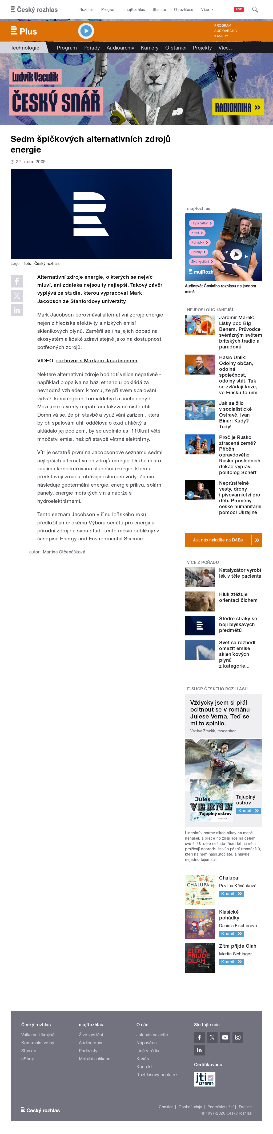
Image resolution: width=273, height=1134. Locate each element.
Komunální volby (37, 1042)
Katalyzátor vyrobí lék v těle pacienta (240, 573)
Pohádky (197, 242)
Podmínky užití (220, 1107)
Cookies (166, 1107)
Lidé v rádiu (147, 1050)
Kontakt (144, 1066)
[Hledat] (255, 9)
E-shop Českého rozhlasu (217, 689)
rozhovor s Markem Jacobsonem (96, 361)
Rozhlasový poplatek (157, 1074)
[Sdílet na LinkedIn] (17, 310)
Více (226, 48)
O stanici (175, 48)
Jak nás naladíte (152, 1034)
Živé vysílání (200, 262)
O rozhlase (184, 9)
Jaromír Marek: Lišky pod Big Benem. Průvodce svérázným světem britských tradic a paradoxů (240, 332)
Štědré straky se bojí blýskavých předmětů (238, 624)
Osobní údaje (190, 1107)
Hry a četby (199, 223)
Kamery (221, 36)
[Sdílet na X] (17, 296)
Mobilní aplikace (95, 1058)
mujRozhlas (135, 9)
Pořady (91, 48)
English (245, 1107)
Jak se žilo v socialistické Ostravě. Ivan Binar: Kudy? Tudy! (235, 414)
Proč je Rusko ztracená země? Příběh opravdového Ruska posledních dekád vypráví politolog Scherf (239, 454)
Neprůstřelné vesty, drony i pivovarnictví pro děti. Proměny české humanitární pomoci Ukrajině (240, 497)
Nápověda (146, 1042)
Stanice (159, 9)
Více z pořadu (203, 562)
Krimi (195, 233)
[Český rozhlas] (34, 9)
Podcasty (88, 1050)
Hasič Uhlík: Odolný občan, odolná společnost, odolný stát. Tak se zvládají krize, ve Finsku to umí (238, 375)
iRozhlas (86, 9)
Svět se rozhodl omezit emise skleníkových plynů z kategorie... (237, 654)
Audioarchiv (225, 31)
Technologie (25, 48)
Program (109, 9)
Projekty (202, 48)
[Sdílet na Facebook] (17, 281)
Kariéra (143, 1058)
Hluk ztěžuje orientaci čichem (238, 597)
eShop (27, 1058)
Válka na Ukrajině (38, 1034)
